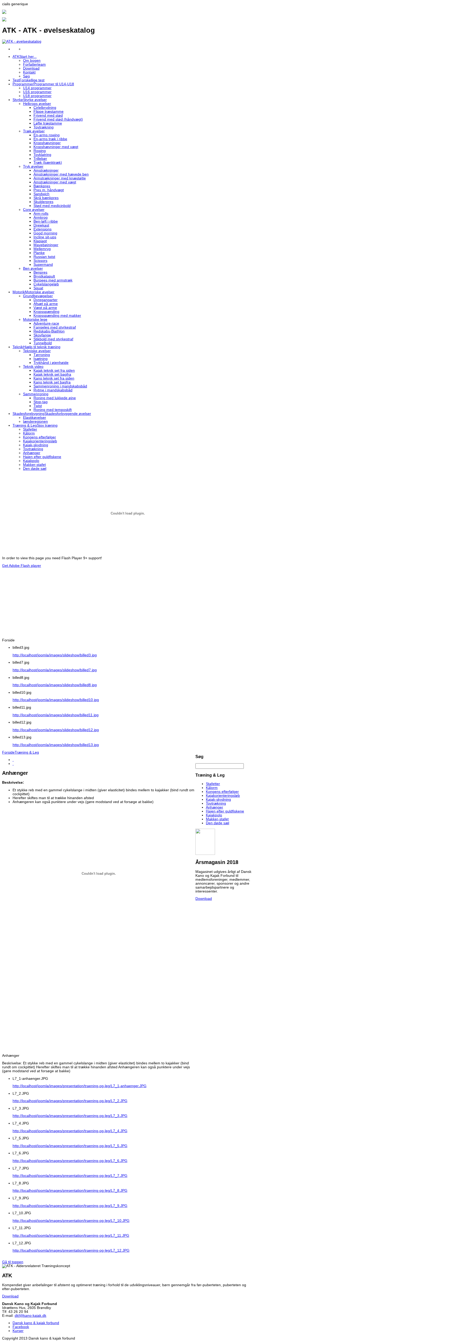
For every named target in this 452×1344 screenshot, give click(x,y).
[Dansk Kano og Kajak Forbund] (4, 13)
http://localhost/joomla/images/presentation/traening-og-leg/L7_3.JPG (70, 1116)
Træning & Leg (27, 752)
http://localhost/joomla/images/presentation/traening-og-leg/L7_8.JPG (70, 1191)
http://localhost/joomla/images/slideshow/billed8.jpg (55, 685)
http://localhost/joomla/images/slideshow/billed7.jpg (55, 670)
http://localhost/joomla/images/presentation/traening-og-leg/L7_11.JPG (71, 1236)
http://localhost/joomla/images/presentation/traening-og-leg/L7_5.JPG (70, 1146)
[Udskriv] (13, 760)
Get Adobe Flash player (21, 566)
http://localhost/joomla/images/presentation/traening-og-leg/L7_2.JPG (70, 1101)
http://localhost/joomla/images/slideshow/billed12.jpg (56, 730)
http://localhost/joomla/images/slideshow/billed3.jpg (55, 655)
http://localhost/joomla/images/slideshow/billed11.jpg (56, 715)
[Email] (13, 764)
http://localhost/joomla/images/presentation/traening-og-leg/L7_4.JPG (70, 1131)
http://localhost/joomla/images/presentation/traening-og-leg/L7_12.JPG (71, 1250)
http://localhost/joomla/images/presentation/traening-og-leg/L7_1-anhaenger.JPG (79, 1086)
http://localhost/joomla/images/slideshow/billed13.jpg (56, 745)
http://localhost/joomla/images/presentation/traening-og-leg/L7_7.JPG (70, 1176)
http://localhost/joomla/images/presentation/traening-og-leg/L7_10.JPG (71, 1221)
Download (203, 899)
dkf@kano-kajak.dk (30, 1316)
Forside (8, 752)
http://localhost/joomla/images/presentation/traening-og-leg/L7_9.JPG (70, 1206)
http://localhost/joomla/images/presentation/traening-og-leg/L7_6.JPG (70, 1161)
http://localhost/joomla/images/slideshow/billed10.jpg (56, 700)
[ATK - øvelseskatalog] (21, 41)
